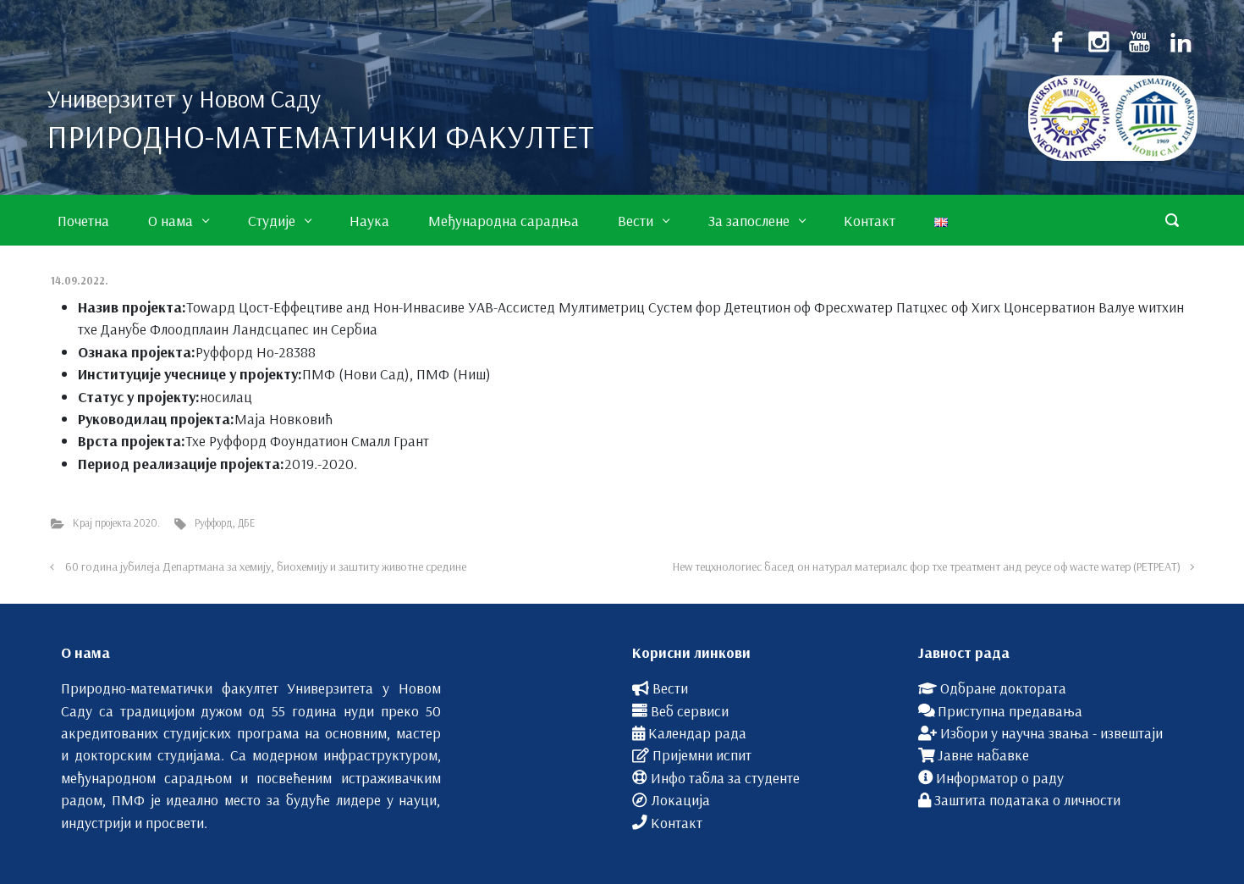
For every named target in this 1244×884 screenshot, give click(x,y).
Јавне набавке (983, 754)
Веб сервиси (690, 710)
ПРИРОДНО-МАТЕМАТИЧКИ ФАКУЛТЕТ (320, 136)
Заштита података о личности (1027, 799)
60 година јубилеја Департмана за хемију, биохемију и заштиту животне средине (265, 566)
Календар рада (697, 732)
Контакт (676, 822)
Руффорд (214, 522)
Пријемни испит (701, 754)
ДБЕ (246, 522)
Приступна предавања (1010, 710)
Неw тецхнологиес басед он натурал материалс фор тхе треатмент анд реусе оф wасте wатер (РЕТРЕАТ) (927, 566)
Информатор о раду (1000, 777)
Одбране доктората (1003, 687)
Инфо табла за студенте (725, 777)
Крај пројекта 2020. (116, 522)
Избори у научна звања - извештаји (1051, 732)
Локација (680, 799)
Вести (670, 687)
